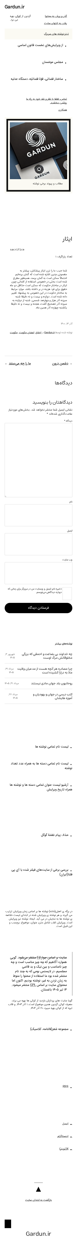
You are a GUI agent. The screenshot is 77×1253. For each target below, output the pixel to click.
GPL (33, 985)
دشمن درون (60, 363)
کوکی (18, 16)
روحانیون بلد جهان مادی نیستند (52, 683)
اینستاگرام (62, 1136)
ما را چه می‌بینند (20, 363)
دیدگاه (68, 421)
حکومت (14, 332)
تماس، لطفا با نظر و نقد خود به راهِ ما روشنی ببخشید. (46, 101)
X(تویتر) (64, 1149)
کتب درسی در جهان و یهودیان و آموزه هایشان (52, 696)
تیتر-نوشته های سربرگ (56, 34)
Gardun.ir (15, 7)
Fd (38, 957)
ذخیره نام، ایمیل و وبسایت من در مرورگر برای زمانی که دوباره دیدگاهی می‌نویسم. (35, 590)
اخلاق (38, 332)
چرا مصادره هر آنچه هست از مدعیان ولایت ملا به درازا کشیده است (44, 670)
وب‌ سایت (67, 560)
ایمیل (69, 531)
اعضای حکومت (26, 332)
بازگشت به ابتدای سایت (38, 1200)
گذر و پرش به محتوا (56, 16)
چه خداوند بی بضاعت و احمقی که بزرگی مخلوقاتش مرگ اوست (47, 656)
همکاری (62, 110)
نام (70, 502)
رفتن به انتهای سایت (55, 23)
